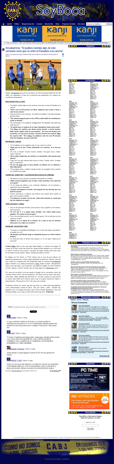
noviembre (93, 85)
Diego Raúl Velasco (84, 347)
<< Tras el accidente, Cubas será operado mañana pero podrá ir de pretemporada (30, 43)
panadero (37, 307)
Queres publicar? (56, 459)
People (73, 299)
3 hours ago (83, 312)
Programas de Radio (68, 24)
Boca (35, 123)
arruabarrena (17, 307)
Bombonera (50, 268)
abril (70, 89)
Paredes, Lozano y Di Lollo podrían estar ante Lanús (85, 261)
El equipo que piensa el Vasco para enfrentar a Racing (85, 280)
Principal (60, 43)
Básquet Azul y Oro (28, 24)
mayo (70, 88)
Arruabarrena (15, 93)
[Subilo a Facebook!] (63, 54)
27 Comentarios (54, 371)
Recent (79, 299)
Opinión (9, 24)
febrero (71, 92)
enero (70, 93)
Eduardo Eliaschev (17, 371)
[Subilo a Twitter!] (63, 56)
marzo (70, 90)
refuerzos (42, 307)
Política (16, 24)
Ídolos (57, 24)
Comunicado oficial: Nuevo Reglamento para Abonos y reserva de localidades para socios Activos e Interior (88, 287)
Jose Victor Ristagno (84, 305)
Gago (21, 165)
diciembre (92, 84)
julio (70, 85)
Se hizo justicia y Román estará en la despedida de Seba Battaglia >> (87, 43)
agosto (71, 84)
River (16, 129)
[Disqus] (33, 342)
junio (70, 86)
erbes (27, 307)
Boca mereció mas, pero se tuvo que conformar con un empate (88, 266)
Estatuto (39, 24)
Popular (85, 299)
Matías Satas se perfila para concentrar (81, 254)
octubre (92, 86)
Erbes (14, 246)
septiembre (93, 88)
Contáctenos (65, 459)
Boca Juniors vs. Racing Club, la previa (81, 274)
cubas (23, 307)
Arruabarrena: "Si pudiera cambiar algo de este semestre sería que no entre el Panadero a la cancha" (34, 49)
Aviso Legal (48, 459)
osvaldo (32, 307)
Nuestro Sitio (49, 24)
